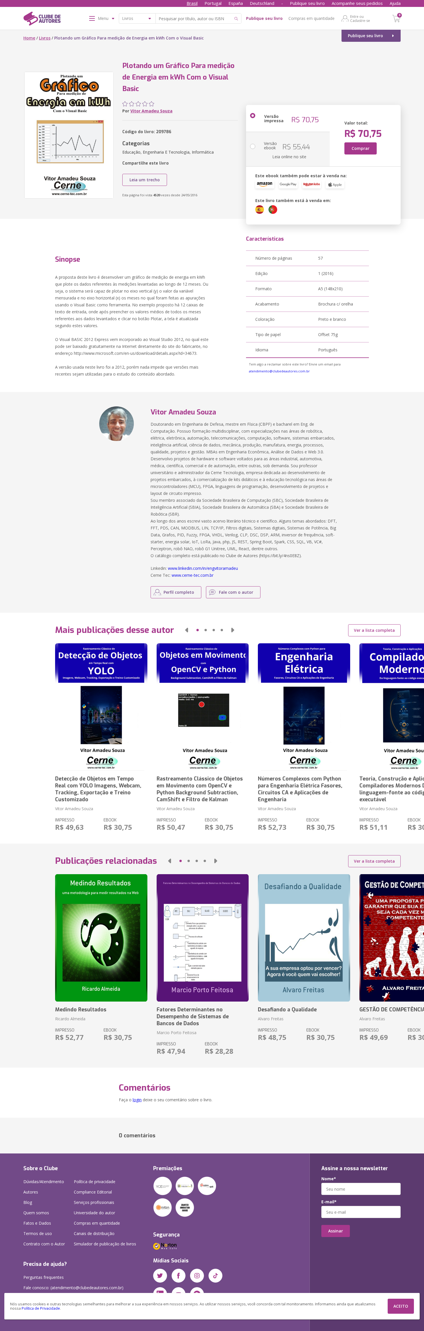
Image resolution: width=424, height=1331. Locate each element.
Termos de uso (37, 1233)
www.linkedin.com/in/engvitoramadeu (203, 568)
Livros (44, 38)
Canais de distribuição (94, 1233)
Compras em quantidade (311, 18)
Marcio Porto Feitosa (176, 1032)
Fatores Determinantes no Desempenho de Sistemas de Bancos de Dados (193, 1016)
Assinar (335, 1231)
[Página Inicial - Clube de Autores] (42, 20)
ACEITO (400, 1306)
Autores (30, 1192)
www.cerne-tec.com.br (192, 575)
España (235, 3)
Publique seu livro (307, 3)
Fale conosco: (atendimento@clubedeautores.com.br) (73, 1287)
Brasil (192, 3)
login (137, 1099)
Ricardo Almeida (70, 1018)
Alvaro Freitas (271, 1018)
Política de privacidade (94, 1181)
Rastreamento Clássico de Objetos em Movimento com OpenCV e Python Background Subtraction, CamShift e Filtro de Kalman (200, 789)
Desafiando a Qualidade (287, 1009)
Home (29, 38)
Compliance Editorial (93, 1192)
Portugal (213, 3)
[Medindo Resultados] (101, 938)
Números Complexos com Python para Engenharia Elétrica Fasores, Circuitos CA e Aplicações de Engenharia (300, 789)
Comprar (360, 148)
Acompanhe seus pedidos (357, 3)
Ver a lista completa (374, 630)
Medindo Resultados (80, 1009)
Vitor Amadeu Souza (151, 111)
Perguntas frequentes (43, 1277)
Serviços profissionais (94, 1202)
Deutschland (262, 3)
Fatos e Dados (37, 1223)
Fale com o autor (236, 592)
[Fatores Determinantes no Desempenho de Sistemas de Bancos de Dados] (203, 938)
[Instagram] (197, 1276)
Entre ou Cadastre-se (360, 18)
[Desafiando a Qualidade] (304, 938)
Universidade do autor (94, 1212)
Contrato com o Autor (44, 1244)
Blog (27, 1202)
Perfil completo (179, 592)
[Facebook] (178, 1276)
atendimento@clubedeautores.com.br (279, 371)
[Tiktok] (215, 1276)
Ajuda (395, 3)
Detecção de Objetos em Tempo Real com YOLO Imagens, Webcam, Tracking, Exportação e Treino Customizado (98, 789)
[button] (186, 630)
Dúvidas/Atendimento (43, 1181)
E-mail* (329, 1202)
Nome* (328, 1179)
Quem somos (36, 1212)
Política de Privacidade (41, 1308)
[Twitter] (160, 1276)
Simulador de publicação (105, 1244)
